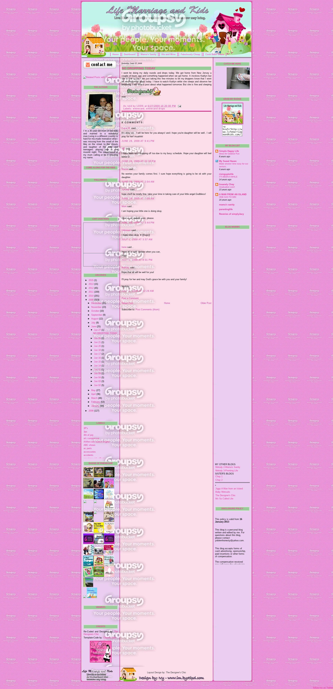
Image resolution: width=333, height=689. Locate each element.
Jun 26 (97, 338)
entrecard (138, 108)
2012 (91, 288)
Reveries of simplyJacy (231, 214)
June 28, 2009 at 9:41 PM (138, 141)
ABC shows (89, 445)
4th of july (88, 435)
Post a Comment (130, 298)
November (96, 307)
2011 (91, 292)
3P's (86, 428)
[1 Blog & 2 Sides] (109, 521)
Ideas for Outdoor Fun (229, 154)
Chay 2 (219, 467)
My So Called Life (224, 485)
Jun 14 (97, 365)
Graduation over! (227, 187)
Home (115, 54)
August (95, 318)
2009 (91, 299)
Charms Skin (109, 637)
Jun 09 (97, 373)
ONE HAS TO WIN (227, 197)
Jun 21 (97, 342)
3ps (85, 431)
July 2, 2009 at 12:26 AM (138, 291)
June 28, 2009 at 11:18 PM (139, 161)
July (93, 322)
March (94, 398)
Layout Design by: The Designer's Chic (166, 672)
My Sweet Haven (228, 161)
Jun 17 (97, 354)
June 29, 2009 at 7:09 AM (138, 198)
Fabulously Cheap (190, 54)
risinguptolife (226, 174)
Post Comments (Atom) (147, 309)
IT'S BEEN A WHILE (228, 177)
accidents (88, 455)
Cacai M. (126, 128)
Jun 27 (97, 330)
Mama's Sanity (148, 54)
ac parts (88, 448)
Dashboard (129, 54)
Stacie (125, 169)
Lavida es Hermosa (225, 489)
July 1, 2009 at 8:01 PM (137, 260)
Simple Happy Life (229, 151)
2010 (91, 295)
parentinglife (226, 209)
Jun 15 (97, 361)
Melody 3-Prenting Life (226, 457)
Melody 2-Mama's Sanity (227, 454)
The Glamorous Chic (225, 492)
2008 (91, 410)
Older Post (206, 303)
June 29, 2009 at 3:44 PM (138, 222)
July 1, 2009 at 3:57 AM (137, 239)
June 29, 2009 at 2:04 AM (138, 181)
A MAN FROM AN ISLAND (232, 194)
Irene (124, 247)
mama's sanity (226, 204)
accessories (90, 451)
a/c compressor (91, 438)
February (96, 402)
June (94, 326)
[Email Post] (179, 106)
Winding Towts (222, 496)
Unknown (126, 230)
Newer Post (127, 303)
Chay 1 (219, 463)
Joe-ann (126, 189)
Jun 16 (97, 358)
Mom (124, 206)
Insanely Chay (226, 184)
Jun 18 (97, 350)
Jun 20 (97, 346)
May (93, 390)
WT (123, 148)
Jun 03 (97, 381)
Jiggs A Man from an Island (229, 475)
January (95, 406)
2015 (91, 280)
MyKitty (125, 267)
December (96, 303)
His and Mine (168, 54)
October (95, 311)
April (93, 394)
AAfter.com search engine (97, 441)
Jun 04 (97, 377)
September (97, 315)
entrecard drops (155, 108)
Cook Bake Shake (214, 54)
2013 (91, 284)
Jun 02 (97, 385)
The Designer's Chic (225, 482)
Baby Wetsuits (222, 479)
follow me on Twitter (323, 687)
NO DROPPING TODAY (105, 333)
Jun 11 (97, 369)
